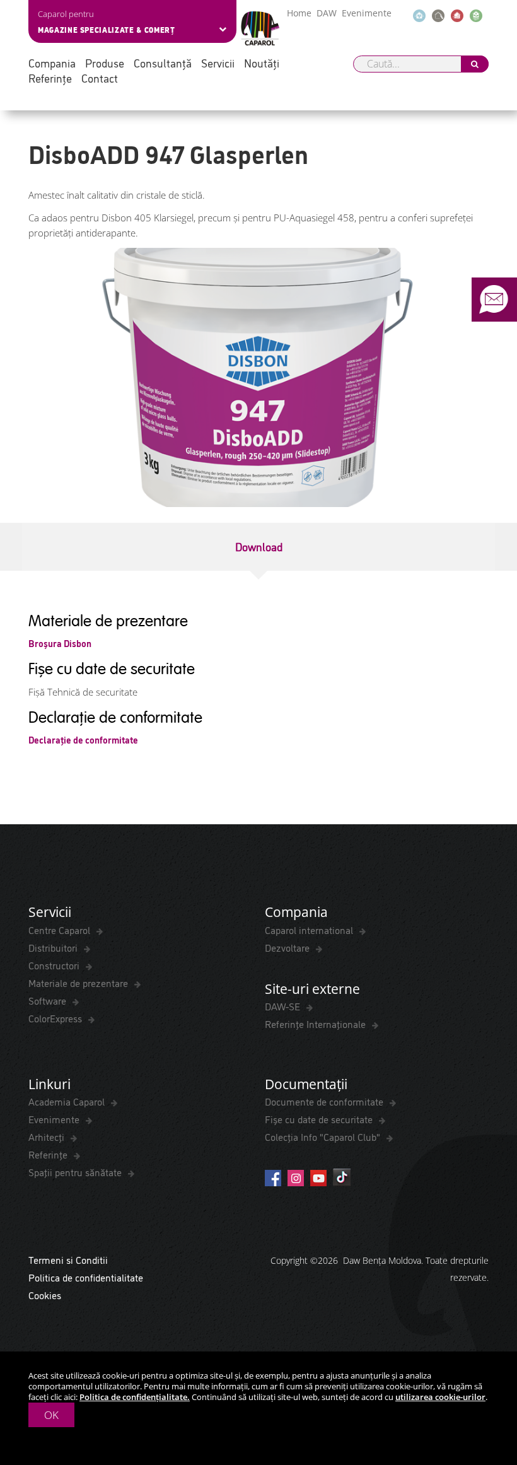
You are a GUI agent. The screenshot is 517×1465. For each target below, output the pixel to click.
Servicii (218, 62)
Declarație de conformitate (83, 739)
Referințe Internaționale (316, 1023)
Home (299, 13)
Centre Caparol (60, 930)
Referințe (50, 78)
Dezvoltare (288, 947)
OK (51, 1415)
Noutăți (261, 62)
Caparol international (310, 930)
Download (258, 546)
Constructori (55, 965)
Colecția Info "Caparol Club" (324, 1136)
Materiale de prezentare (79, 982)
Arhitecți (47, 1136)
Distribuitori (54, 947)
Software (48, 1000)
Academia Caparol (67, 1101)
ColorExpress (56, 1018)
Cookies (44, 1295)
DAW (327, 13)
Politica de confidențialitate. (134, 1397)
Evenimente (367, 13)
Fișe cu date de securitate (320, 1119)
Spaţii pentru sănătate (76, 1172)
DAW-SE (284, 1006)
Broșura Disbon (59, 643)
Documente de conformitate (325, 1101)
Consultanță (163, 62)
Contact (99, 78)
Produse (104, 62)
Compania (52, 62)
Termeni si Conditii (68, 1259)
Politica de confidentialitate (85, 1277)
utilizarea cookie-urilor (440, 1397)
